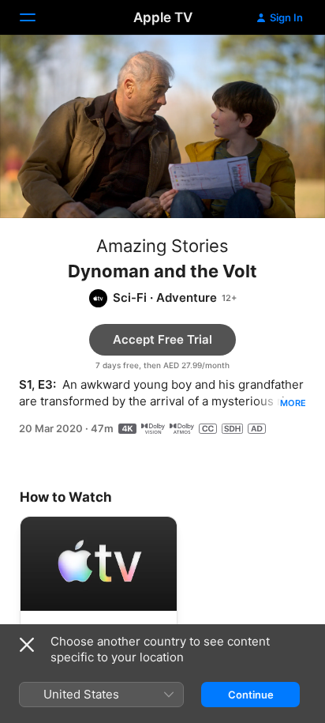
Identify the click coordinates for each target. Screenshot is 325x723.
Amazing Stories (162, 245)
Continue (251, 694)
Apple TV (162, 17)
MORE (293, 403)
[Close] (27, 645)
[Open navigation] (37, 17)
